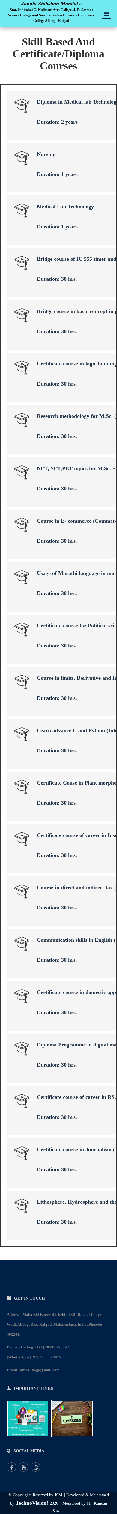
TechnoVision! (33, 1503)
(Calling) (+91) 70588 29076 (43, 1347)
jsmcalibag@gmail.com (40, 1370)
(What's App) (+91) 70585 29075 (34, 1357)
